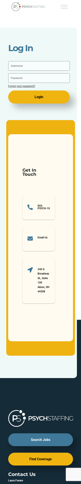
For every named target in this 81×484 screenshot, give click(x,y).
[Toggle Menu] (64, 7)
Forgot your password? (21, 86)
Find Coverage (40, 459)
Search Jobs (40, 440)
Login (39, 97)
